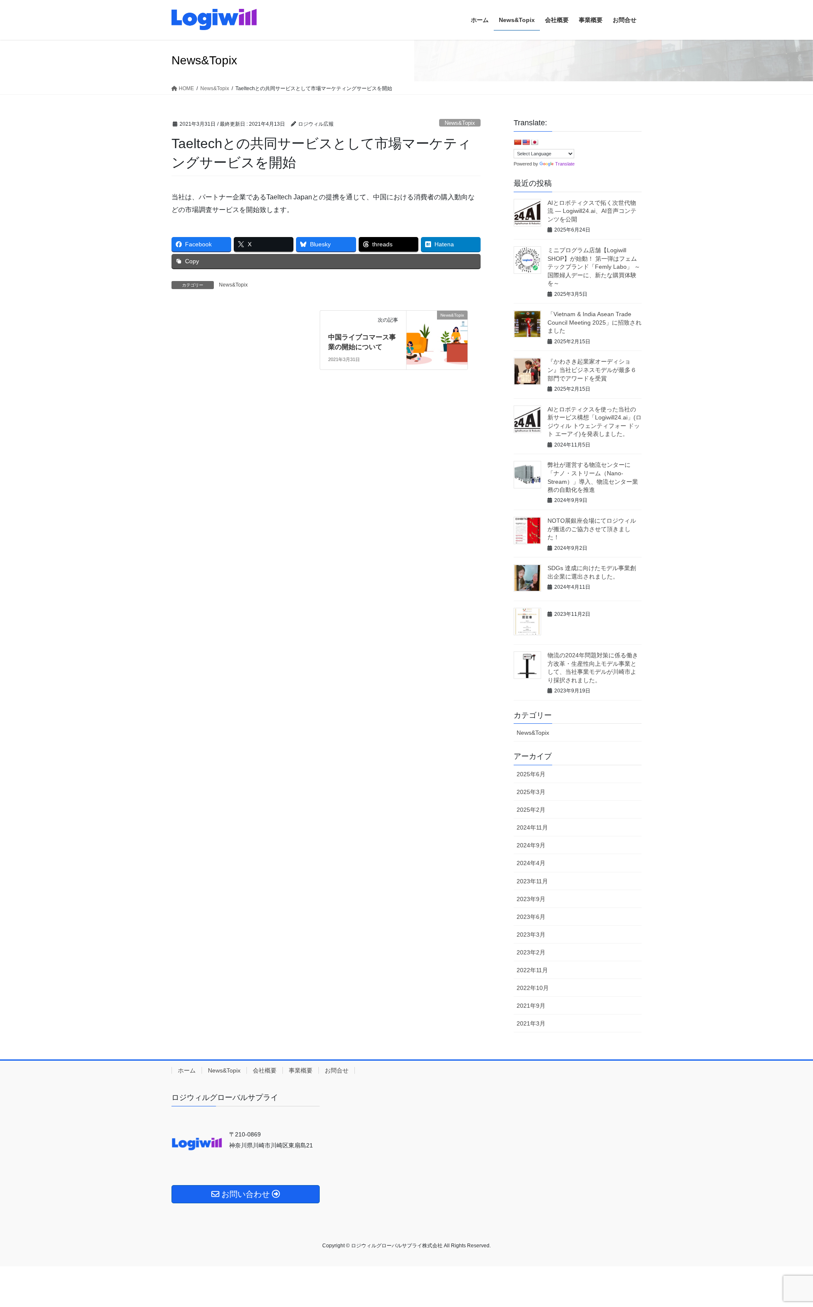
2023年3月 (531, 934)
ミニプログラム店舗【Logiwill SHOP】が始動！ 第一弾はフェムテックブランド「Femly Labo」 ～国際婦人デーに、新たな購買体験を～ (594, 267)
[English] (526, 142)
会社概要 (265, 1070)
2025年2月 (531, 809)
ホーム (187, 1070)
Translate (565, 163)
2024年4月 (531, 863)
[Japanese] (534, 142)
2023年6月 (531, 916)
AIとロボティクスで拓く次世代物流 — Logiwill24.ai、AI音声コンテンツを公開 (592, 211)
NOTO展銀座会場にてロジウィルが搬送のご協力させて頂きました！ (592, 528)
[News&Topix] (436, 325)
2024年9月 (531, 845)
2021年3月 (531, 1023)
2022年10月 (533, 987)
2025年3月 (531, 792)
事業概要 (300, 1070)
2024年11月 (532, 827)
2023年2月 (531, 952)
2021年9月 (531, 1005)
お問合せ (336, 1070)
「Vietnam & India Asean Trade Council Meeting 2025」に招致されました (595, 322)
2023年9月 (531, 899)
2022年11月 (532, 970)
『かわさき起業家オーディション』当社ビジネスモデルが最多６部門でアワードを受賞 (592, 369)
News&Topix (460, 123)
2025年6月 (531, 774)
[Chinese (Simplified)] (517, 142)
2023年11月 (532, 881)
